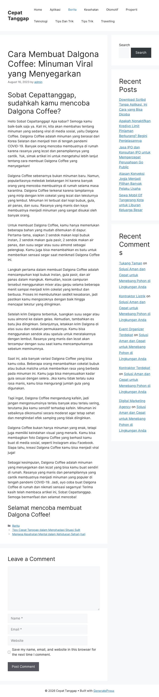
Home (38, 9)
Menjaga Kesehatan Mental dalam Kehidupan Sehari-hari (48, 534)
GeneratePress (103, 691)
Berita (72, 9)
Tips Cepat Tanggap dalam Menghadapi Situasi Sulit (46, 529)
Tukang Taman (130, 263)
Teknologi (41, 21)
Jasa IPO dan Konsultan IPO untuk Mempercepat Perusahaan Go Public (134, 157)
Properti (131, 9)
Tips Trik (87, 21)
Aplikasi (55, 9)
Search (124, 45)
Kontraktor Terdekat (134, 368)
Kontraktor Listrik (132, 296)
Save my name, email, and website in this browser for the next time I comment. (54, 652)
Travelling (108, 21)
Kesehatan (91, 9)
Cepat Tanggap (18, 15)
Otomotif (112, 9)
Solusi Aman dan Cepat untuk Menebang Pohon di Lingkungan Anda (133, 347)
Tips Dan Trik (64, 21)
